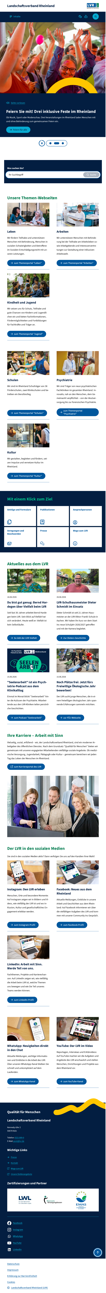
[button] (78, 16)
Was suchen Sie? (15, 166)
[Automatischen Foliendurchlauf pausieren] (41, 142)
